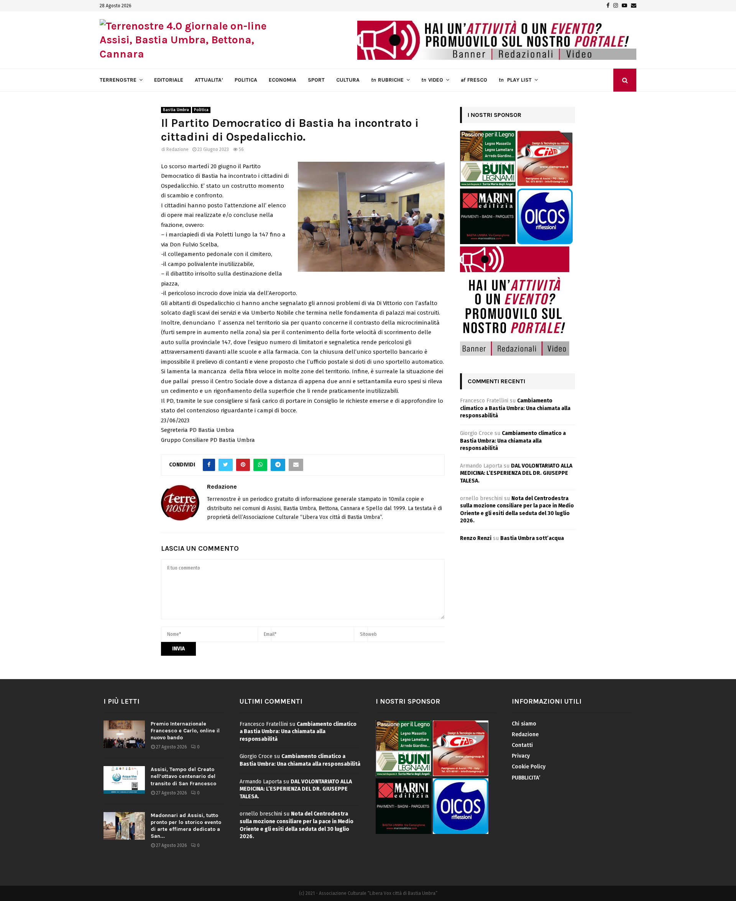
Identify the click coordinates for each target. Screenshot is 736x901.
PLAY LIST (515, 80)
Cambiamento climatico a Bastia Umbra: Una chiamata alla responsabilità (515, 408)
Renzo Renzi (475, 538)
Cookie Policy (528, 766)
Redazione (177, 149)
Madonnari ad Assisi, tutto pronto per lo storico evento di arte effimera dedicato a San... (186, 826)
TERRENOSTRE (118, 80)
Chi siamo (524, 723)
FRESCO (474, 80)
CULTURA (348, 80)
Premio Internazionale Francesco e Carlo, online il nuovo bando (185, 730)
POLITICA (246, 80)
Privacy (521, 756)
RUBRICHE (387, 80)
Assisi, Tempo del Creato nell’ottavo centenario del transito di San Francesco (183, 776)
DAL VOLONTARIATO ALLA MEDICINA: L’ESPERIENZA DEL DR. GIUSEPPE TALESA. (516, 473)
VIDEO (432, 80)
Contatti (522, 745)
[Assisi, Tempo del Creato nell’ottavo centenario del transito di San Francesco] (124, 780)
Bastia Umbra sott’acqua (532, 538)
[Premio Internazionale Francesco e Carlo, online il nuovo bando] (124, 734)
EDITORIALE (168, 80)
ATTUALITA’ (209, 80)
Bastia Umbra (176, 110)
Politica (201, 110)
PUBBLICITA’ (526, 778)
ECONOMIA (282, 80)
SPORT (316, 80)
